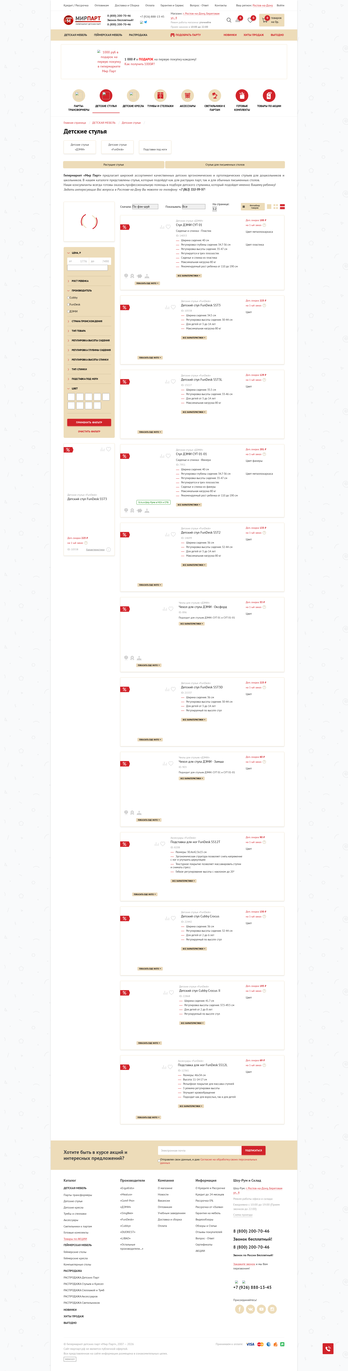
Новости (163, 1194)
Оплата (149, 5)
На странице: (221, 204)
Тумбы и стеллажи (75, 1213)
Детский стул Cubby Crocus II (199, 991)
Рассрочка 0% (204, 1200)
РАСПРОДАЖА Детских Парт (81, 1277)
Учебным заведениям (171, 1213)
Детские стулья (73, 1201)
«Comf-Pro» (127, 1200)
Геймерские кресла (76, 1258)
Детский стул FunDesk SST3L (201, 380)
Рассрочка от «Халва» (209, 1207)
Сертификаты (204, 1244)
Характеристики (95, 549)
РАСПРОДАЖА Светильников (82, 1302)
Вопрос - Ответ (199, 5)
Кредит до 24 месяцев (210, 1194)
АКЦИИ (200, 1251)
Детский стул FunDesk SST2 (201, 533)
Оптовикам (102, 5)
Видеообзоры (204, 1219)
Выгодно (70, 1323)
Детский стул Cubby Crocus (200, 916)
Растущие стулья (113, 164)
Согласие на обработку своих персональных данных (208, 1161)
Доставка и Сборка (127, 5)
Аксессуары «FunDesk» (183, 837)
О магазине (165, 1188)
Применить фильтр (89, 422)
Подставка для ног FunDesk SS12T (195, 842)
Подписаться (253, 1150)
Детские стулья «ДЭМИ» (189, 220)
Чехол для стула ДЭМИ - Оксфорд (203, 607)
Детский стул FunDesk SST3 (87, 499)
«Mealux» (126, 1194)
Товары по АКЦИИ (75, 1239)
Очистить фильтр (89, 431)
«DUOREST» (127, 1232)
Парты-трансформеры (78, 1195)
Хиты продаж (74, 1316)
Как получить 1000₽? (140, 64)
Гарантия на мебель (208, 1213)
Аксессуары (71, 1220)
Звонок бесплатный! (120, 20)
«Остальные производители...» (131, 1246)
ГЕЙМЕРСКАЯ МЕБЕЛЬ (78, 1245)
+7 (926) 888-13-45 (152, 16)
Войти (280, 5)
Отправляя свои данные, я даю (208, 1161)
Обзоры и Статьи (206, 1226)
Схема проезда (242, 1214)
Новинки (70, 1310)
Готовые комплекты (76, 1232)
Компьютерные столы (77, 1264)
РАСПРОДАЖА (73, 1271)
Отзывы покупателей (209, 1232)
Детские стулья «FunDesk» (82, 494)
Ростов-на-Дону (263, 5)
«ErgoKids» (127, 1188)
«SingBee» (126, 1213)
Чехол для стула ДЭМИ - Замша (201, 762)
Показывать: (173, 206)
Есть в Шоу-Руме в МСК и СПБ (153, 502)
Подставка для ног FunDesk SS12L (202, 1065)
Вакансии (164, 1200)
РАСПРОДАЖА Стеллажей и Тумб (84, 1290)
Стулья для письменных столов (225, 164)
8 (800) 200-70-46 (119, 16)
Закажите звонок (244, 1264)
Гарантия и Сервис (172, 5)
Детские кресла (73, 1207)
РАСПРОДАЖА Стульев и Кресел (83, 1284)
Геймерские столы (75, 1252)
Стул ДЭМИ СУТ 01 (189, 225)
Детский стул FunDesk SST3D (202, 687)
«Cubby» (125, 1226)
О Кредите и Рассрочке (210, 1188)
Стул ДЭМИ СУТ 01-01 (191, 454)
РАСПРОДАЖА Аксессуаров (81, 1296)
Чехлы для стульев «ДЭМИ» (194, 602)
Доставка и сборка (170, 1219)
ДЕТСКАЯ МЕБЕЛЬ (75, 1188)
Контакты (221, 5)
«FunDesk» (127, 1219)
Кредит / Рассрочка (76, 5)
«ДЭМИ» (125, 1207)
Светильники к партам (78, 1226)
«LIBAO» (125, 1238)
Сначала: (125, 206)
